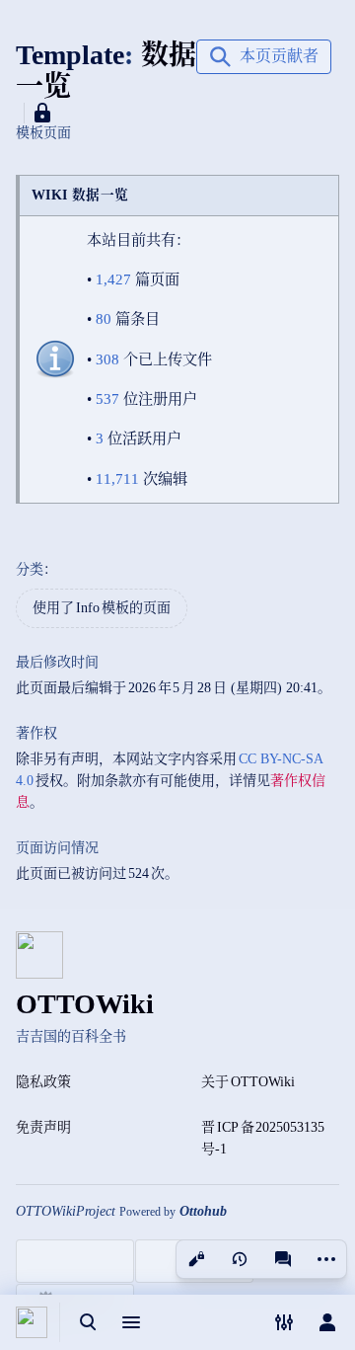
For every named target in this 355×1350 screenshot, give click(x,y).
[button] (263, 57)
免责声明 (43, 1127)
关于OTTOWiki (248, 1081)
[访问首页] (31, 1322)
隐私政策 (43, 1081)
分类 (29, 569)
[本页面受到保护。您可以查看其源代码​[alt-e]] (196, 1259)
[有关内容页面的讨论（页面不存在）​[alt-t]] (283, 1259)
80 (103, 318)
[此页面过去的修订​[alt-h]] (239, 1259)
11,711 (117, 478)
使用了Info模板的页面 (102, 607)
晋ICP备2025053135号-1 (262, 1138)
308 (107, 359)
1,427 (113, 279)
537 (107, 398)
